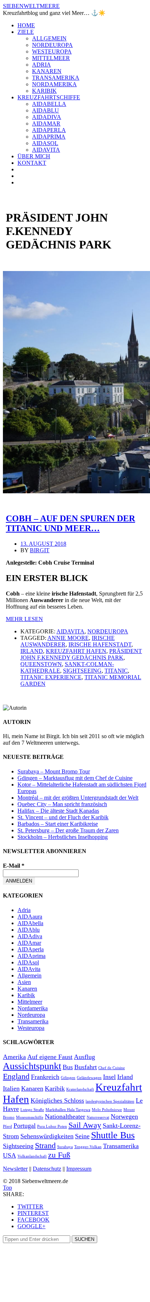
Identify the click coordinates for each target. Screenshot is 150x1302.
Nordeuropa (52, 45)
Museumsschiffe (29, 1117)
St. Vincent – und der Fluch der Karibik (62, 817)
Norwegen (124, 1116)
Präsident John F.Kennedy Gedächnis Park (81, 654)
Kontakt (31, 163)
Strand (45, 1145)
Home (26, 25)
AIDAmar (46, 123)
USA (9, 1155)
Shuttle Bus (113, 1135)
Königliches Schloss (57, 1100)
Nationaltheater (65, 1116)
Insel (109, 1076)
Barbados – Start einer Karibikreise (57, 824)
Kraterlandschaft (80, 1089)
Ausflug (84, 1056)
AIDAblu (45, 110)
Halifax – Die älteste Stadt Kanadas (58, 811)
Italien (11, 1088)
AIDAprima (49, 137)
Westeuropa (52, 51)
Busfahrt (85, 1067)
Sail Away (84, 1125)
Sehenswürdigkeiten (47, 1136)
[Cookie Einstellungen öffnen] (57, 1296)
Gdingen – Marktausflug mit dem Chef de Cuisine (75, 778)
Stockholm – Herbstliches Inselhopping (62, 837)
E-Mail (13, 866)
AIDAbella (49, 104)
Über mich (33, 156)
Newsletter (15, 1169)
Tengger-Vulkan (88, 1147)
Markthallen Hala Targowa (68, 1110)
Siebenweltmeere (31, 6)
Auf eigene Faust (49, 1056)
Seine (82, 1136)
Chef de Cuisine (111, 1068)
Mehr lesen (24, 619)
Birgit (40, 550)
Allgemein (49, 38)
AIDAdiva (46, 117)
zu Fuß (59, 1154)
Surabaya (65, 1147)
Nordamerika (54, 84)
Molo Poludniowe (107, 1110)
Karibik (44, 91)
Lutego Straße (32, 1110)
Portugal (24, 1125)
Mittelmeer (51, 58)
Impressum (78, 1169)
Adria (41, 64)
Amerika (14, 1056)
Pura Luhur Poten (52, 1126)
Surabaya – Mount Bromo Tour (53, 771)
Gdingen (68, 1078)
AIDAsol (45, 143)
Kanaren (47, 71)
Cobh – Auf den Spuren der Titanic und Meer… (70, 523)
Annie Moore (68, 638)
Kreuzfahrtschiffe (48, 97)
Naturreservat (98, 1117)
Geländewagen (89, 1078)
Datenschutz (47, 1169)
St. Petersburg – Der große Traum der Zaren (68, 830)
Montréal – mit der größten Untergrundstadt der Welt (77, 798)
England (16, 1076)
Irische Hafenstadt (99, 644)
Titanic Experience (51, 677)
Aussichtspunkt (32, 1066)
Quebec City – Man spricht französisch (62, 804)
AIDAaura (29, 916)
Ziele (25, 32)
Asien (24, 982)
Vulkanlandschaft (32, 1156)
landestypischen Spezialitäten (110, 1101)
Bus (68, 1067)
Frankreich (45, 1076)
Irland (31, 651)
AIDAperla (49, 130)
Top (7, 1187)
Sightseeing (82, 671)
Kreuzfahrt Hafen (76, 651)
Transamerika (55, 78)
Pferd (7, 1126)
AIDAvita (46, 150)
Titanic (116, 671)
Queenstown (41, 664)
